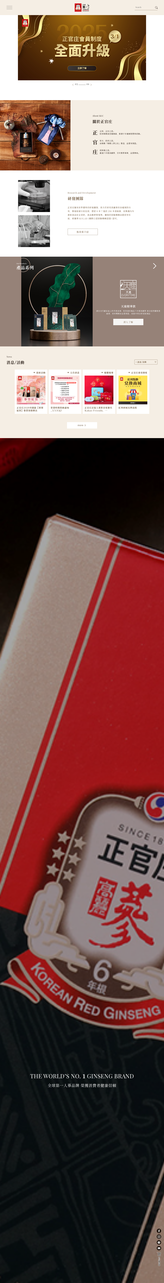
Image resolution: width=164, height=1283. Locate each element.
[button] (73, 85)
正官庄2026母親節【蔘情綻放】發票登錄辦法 (30, 409)
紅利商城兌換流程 (128, 407)
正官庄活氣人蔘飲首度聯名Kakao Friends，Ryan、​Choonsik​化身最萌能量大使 (98, 409)
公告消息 (74, 372)
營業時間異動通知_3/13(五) (60, 409)
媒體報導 (108, 372)
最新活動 (40, 372)
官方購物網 (159, 1261)
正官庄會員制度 (139, 372)
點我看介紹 (83, 232)
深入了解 (128, 322)
